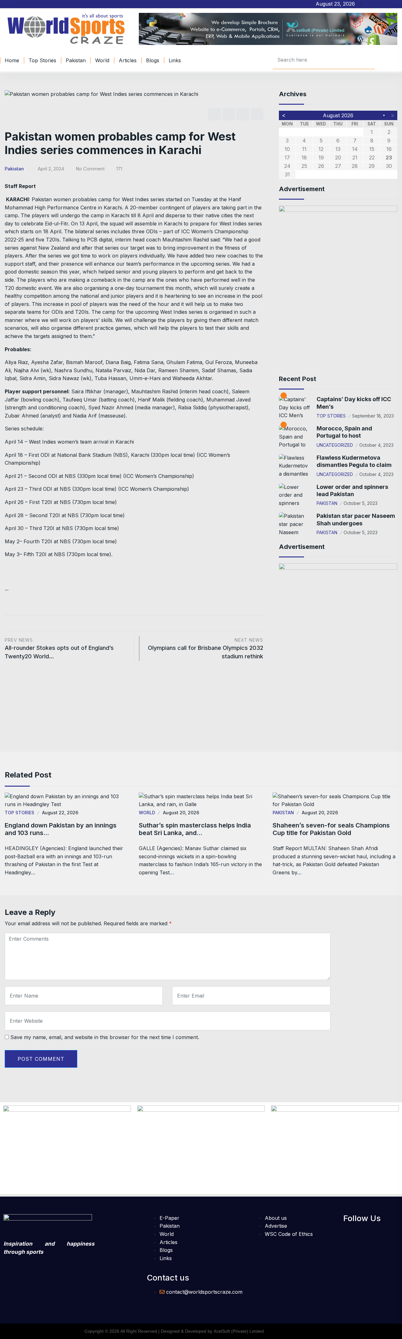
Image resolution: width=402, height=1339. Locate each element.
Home (12, 60)
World (102, 60)
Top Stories (42, 60)
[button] (345, 1232)
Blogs (152, 60)
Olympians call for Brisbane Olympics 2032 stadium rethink (205, 648)
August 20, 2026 (181, 812)
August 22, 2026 (60, 812)
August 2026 (338, 115)
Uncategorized (335, 445)
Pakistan (76, 60)
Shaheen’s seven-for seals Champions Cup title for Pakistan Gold (331, 829)
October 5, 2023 (361, 503)
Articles (128, 60)
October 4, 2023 (376, 445)
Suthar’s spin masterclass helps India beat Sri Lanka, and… (195, 829)
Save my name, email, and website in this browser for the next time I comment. (104, 1037)
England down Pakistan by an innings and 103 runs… (61, 829)
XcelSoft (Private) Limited (239, 1331)
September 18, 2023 (373, 415)
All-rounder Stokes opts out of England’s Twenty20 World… (59, 648)
